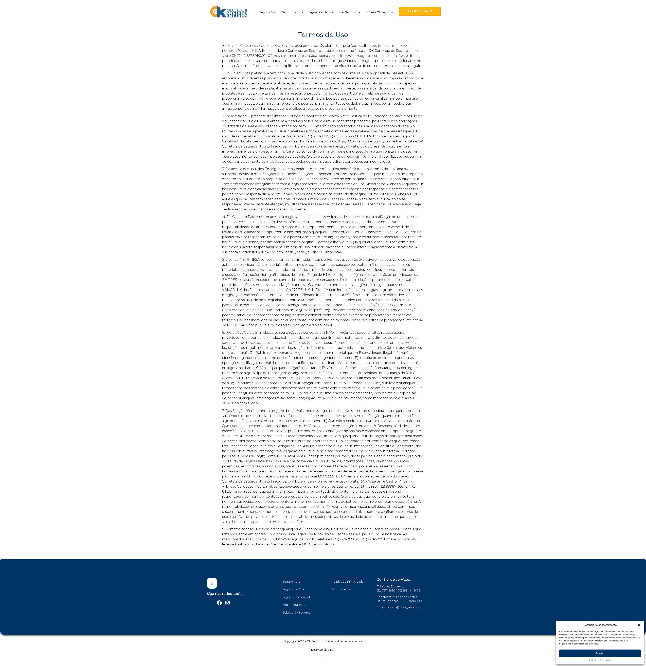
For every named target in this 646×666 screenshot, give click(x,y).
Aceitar (600, 653)
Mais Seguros (347, 12)
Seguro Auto (268, 12)
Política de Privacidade (600, 660)
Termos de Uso (341, 589)
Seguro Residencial (321, 12)
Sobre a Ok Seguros (379, 12)
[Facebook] (219, 603)
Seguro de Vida (292, 12)
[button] (639, 625)
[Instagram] (227, 603)
